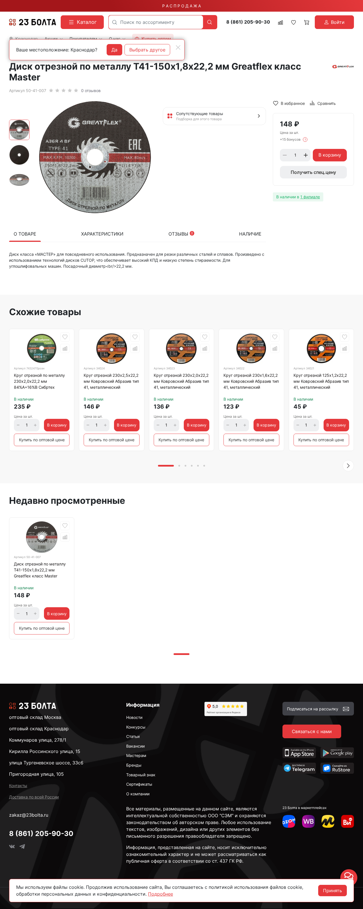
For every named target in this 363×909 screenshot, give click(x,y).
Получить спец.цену (313, 172)
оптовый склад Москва (35, 717)
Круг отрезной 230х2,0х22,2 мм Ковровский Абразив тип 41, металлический (181, 381)
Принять (332, 890)
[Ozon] (288, 821)
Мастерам (136, 755)
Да (114, 50)
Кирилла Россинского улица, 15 (44, 751)
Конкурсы (135, 727)
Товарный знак (140, 774)
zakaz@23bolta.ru (28, 815)
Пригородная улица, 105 (36, 774)
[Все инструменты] (347, 821)
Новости (134, 717)
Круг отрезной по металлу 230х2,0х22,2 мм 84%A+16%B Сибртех (39, 381)
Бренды (134, 765)
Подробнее (160, 894)
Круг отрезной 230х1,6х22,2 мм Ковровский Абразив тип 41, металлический (251, 381)
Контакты (18, 785)
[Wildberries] (308, 821)
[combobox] (156, 22)
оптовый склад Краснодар (39, 728)
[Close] (178, 47)
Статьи (133, 736)
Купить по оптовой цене (42, 439)
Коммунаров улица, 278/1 (37, 740)
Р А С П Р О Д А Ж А (181, 5)
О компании (137, 793)
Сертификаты (139, 784)
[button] (348, 465)
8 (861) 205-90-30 (248, 22)
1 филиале (310, 196)
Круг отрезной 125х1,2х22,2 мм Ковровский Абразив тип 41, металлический (321, 381)
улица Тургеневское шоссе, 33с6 (46, 763)
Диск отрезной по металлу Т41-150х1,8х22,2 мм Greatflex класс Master (40, 569)
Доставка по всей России (34, 796)
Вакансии (135, 746)
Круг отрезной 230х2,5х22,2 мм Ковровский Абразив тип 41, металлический (111, 381)
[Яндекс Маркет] (328, 821)
